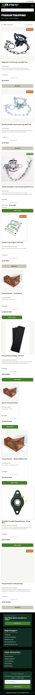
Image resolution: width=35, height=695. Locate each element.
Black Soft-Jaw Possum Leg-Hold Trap (15, 62)
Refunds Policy (8, 666)
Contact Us (17, 623)
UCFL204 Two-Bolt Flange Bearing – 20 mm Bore (16, 522)
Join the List (17, 686)
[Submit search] (32, 10)
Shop (7, 18)
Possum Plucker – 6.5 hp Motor (12, 293)
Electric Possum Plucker (10, 403)
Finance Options (9, 656)
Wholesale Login (9, 639)
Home (2, 18)
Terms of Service (9, 661)
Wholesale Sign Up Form (11, 644)
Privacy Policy (8, 663)
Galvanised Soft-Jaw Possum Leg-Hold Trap (16, 124)
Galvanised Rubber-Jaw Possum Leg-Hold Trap (17, 186)
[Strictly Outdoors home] (10, 5)
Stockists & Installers (10, 637)
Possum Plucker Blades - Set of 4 (13, 355)
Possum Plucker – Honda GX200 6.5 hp (14, 459)
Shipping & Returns (10, 658)
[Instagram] (2, 1)
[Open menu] (32, 5)
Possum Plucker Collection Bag (12, 583)
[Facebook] (4, 1)
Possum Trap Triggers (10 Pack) (12, 242)
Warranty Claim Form (10, 641)
